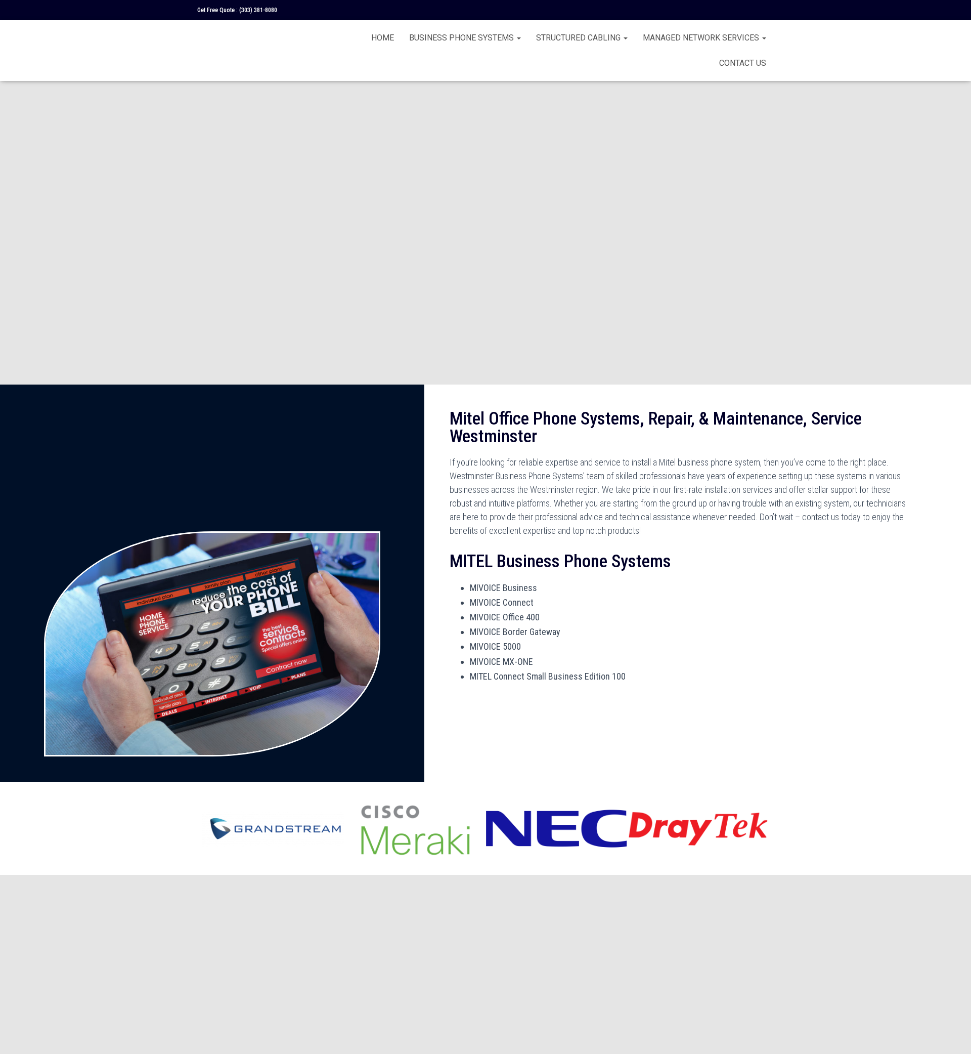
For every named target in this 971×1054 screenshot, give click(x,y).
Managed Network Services (702, 38)
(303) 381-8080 (258, 10)
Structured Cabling (579, 38)
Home (382, 38)
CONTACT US (742, 63)
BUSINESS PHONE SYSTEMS (462, 38)
